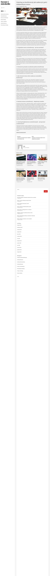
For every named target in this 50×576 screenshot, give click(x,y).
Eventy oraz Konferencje (4, 17)
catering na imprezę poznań (21, 132)
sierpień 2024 (19, 231)
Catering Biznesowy (20, 259)
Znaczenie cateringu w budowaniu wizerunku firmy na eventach (20, 179)
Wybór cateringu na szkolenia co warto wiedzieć (24, 218)
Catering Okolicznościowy (5, 14)
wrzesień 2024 (19, 229)
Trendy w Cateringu (4, 21)
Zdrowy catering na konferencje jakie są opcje (24, 206)
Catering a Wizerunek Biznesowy (22, 257)
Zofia (25, 6)
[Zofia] (20, 147)
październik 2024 (19, 227)
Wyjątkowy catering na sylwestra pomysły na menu (24, 212)
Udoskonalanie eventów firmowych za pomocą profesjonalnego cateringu (20, 163)
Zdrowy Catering (3, 19)
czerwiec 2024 (19, 236)
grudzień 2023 (19, 249)
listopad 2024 (19, 225)
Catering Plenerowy (4, 23)
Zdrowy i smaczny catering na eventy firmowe (30, 179)
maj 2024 (18, 238)
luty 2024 (18, 245)
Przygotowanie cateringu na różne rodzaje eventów (42, 162)
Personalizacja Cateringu (21, 268)
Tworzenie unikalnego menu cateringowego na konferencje (31, 162)
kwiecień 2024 (19, 240)
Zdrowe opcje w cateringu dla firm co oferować (24, 209)
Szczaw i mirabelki (5, 3)
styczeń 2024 (19, 247)
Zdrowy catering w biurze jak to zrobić (41, 178)
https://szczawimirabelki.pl (26, 147)
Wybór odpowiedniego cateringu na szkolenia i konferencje (26, 215)
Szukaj (18, 189)
